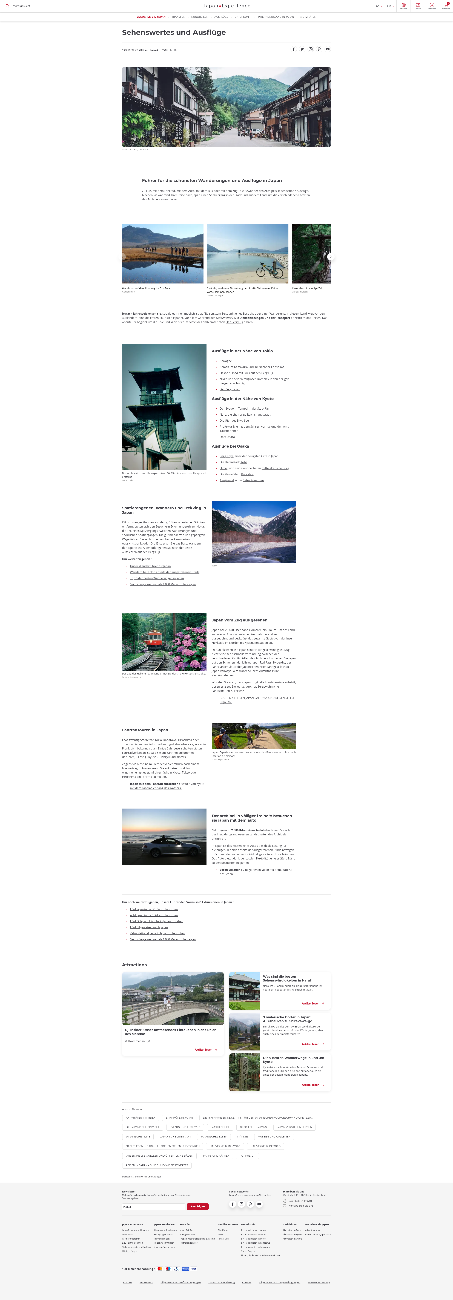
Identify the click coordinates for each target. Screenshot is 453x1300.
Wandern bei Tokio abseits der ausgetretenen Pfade (164, 572)
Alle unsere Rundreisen (165, 1230)
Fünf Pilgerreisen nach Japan (149, 927)
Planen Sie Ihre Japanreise (318, 1234)
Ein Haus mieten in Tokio (253, 1234)
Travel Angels (248, 1251)
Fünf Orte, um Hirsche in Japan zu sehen (156, 921)
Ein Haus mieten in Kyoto (253, 1238)
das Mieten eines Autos (242, 846)
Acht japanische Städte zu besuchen (154, 915)
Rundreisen (199, 17)
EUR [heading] (389, 6)
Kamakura (226, 367)
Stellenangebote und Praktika (136, 1247)
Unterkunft (243, 17)
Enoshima (277, 367)
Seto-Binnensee (253, 480)
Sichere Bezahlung (319, 1282)
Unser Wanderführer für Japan (150, 566)
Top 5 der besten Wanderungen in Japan (157, 578)
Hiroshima (129, 777)
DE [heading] (377, 6)
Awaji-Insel (227, 480)
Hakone (225, 373)
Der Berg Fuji (234, 322)
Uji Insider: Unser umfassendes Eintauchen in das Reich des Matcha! (170, 1032)
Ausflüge (221, 17)
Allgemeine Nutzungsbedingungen (279, 1282)
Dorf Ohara (227, 437)
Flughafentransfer (188, 1242)
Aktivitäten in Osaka (292, 1238)
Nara (223, 414)
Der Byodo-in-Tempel (234, 408)
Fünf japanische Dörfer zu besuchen (154, 909)
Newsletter (127, 1234)
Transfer (178, 17)
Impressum (146, 1282)
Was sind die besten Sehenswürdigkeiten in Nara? (287, 978)
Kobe (243, 462)
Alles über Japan (313, 1230)
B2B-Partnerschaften (132, 1242)
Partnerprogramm (131, 1238)
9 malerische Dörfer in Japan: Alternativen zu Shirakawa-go (287, 1019)
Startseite (127, 1176)
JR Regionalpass (187, 1234)
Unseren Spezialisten (164, 1247)
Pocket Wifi (223, 1238)
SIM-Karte (223, 1230)
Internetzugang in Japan (276, 17)
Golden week (224, 318)
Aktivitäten (308, 17)
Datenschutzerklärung (221, 1282)
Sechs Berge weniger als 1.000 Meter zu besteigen (163, 584)
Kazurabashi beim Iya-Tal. (307, 289)
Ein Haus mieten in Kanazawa (255, 1242)
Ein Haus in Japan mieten (253, 1230)
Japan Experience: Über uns (135, 1230)
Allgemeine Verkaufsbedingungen (181, 1282)
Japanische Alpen (139, 548)
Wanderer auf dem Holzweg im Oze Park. (146, 289)
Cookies (246, 1282)
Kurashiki (247, 474)
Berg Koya (226, 456)
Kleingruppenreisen (163, 1234)
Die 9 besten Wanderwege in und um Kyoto (293, 1060)
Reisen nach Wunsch (164, 1242)
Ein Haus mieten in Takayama (255, 1247)
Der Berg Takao (230, 389)
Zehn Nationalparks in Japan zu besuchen (157, 933)
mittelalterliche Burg (275, 468)
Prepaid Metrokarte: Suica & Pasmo (197, 1238)
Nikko (223, 379)
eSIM (220, 1234)
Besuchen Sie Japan (151, 17)
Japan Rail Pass (187, 1230)
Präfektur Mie (229, 426)
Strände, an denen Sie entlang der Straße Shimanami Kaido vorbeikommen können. (242, 291)
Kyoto (176, 772)
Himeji (224, 468)
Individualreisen (162, 1238)
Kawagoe (226, 361)
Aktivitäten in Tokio (292, 1230)
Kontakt (127, 1282)
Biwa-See (243, 420)
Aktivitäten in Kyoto (292, 1234)
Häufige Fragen (129, 1251)
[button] (122, 256)
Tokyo (186, 772)
